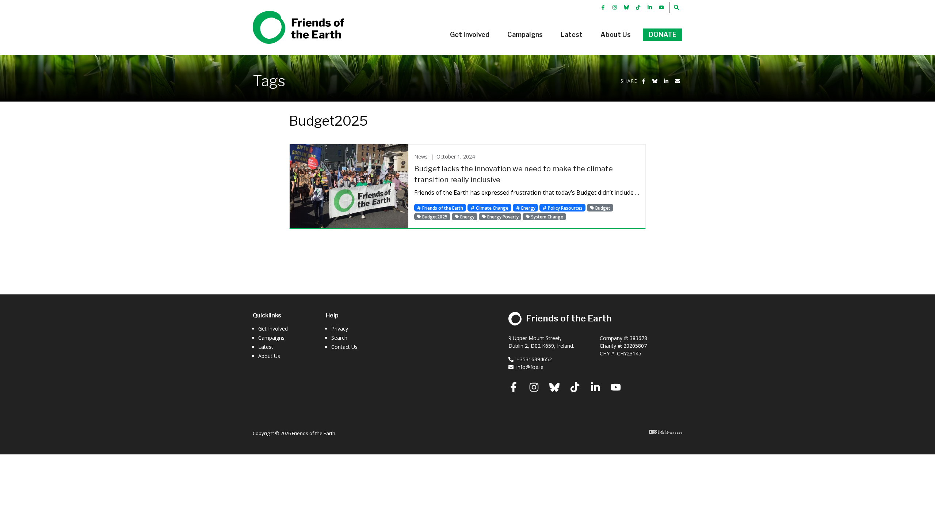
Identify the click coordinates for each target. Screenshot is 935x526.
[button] (469, 34)
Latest (265, 346)
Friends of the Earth (288, 15)
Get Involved (273, 328)
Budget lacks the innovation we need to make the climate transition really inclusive (513, 174)
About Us (269, 355)
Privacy (339, 328)
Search (339, 337)
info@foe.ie (529, 366)
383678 (638, 338)
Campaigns (271, 337)
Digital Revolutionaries (665, 432)
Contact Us (344, 346)
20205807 (635, 345)
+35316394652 (534, 359)
